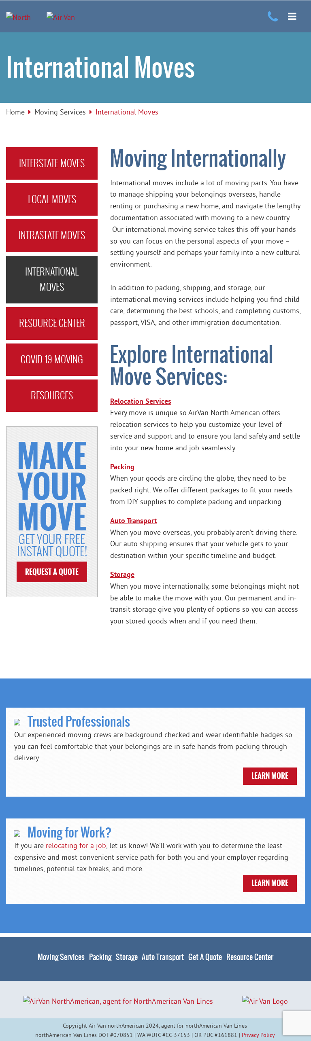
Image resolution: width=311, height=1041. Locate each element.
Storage (127, 957)
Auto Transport (163, 957)
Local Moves (52, 199)
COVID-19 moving (52, 359)
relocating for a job (76, 845)
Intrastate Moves (52, 235)
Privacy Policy (258, 1035)
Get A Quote (205, 957)
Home (15, 112)
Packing (100, 957)
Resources (52, 395)
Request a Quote (52, 572)
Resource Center (52, 323)
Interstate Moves (52, 163)
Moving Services (60, 112)
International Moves (52, 279)
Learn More (269, 776)
